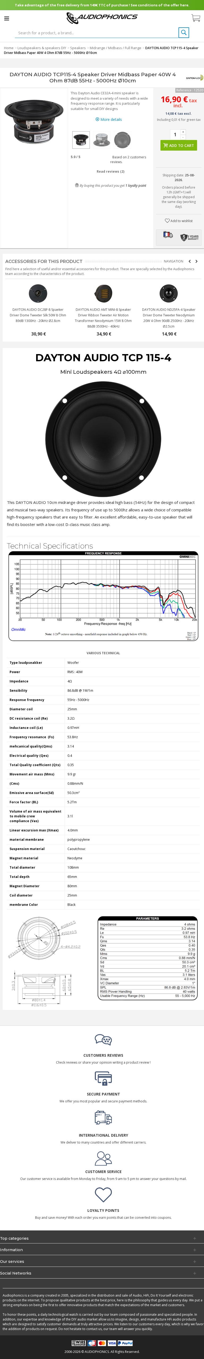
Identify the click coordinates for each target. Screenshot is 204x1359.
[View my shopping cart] (198, 18)
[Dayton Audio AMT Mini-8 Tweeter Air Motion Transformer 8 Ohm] (169, 293)
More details (110, 119)
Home (9, 47)
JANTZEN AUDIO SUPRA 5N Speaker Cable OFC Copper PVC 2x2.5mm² (38, 312)
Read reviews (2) (110, 171)
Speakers (78, 47)
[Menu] (6, 18)
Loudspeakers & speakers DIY (42, 47)
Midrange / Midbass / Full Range (115, 47)
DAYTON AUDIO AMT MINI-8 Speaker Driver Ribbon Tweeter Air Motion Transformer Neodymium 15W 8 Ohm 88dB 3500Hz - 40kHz (168, 318)
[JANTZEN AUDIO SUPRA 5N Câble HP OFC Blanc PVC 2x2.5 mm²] (38, 293)
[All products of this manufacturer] (194, 77)
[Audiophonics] (102, 18)
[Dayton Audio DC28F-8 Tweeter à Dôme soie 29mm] (103, 293)
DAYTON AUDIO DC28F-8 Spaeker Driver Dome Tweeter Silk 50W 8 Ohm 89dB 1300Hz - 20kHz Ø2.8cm (103, 315)
